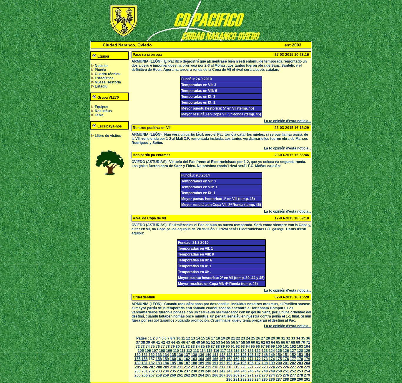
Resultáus (103, 111)
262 (187, 375)
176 (286, 359)
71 (308, 342)
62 (263, 342)
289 (293, 379)
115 (209, 351)
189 (201, 363)
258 (159, 375)
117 (223, 351)
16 (208, 338)
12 (188, 338)
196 (250, 363)
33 (293, 338)
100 (279, 347)
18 (218, 338)
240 (208, 371)
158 (159, 359)
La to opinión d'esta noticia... (287, 121)
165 (208, 359)
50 (203, 342)
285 (265, 379)
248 (265, 371)
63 (268, 342)
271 (250, 375)
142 (222, 355)
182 (152, 363)
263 (194, 375)
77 (163, 347)
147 (258, 355)
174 (272, 359)
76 (158, 347)
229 (307, 367)
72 (138, 347)
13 (193, 338)
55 (228, 342)
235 (173, 371)
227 (293, 367)
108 (162, 351)
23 (243, 338)
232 (152, 371)
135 (173, 355)
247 (258, 371)
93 (243, 347)
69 (298, 342)
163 (194, 359)
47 (188, 342)
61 (258, 342)
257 (152, 375)
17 (213, 338)
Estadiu (101, 86)
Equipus (101, 107)
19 (223, 338)
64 (273, 342)
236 (180, 371)
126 (286, 351)
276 (286, 375)
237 (187, 371)
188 (194, 363)
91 (233, 347)
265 (208, 375)
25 (253, 338)
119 (237, 351)
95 (253, 347)
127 (293, 351)
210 (173, 367)
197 (258, 363)
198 (265, 363)
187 (187, 363)
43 (168, 342)
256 (145, 375)
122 (258, 351)
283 (250, 379)
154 (307, 355)
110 (176, 351)
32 (288, 338)
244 (236, 371)
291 (307, 379)
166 (215, 359)
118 (230, 351)
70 (303, 342)
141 (215, 355)
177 (293, 359)
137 (187, 355)
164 (201, 359)
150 (279, 355)
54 (223, 342)
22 (238, 338)
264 (201, 375)
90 (228, 347)
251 (286, 371)
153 (300, 355)
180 (137, 363)
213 (194, 367)
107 (155, 351)
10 (178, 338)
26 (258, 338)
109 (169, 351)
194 (236, 363)
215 (208, 367)
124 (272, 351)
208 (159, 367)
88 (218, 347)
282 (243, 379)
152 (293, 355)
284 (258, 379)
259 (166, 375)
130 (137, 355)
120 (243, 351)
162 (187, 359)
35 (303, 338)
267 (222, 375)
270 (243, 375)
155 (137, 359)
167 (222, 359)
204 (307, 363)
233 (159, 371)
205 (138, 367)
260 (173, 375)
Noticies (102, 66)
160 (173, 359)
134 (166, 355)
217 (222, 367)
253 (300, 371)
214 (201, 367)
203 (300, 363)
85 (203, 347)
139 (201, 355)
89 (223, 347)
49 (198, 342)
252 (293, 371)
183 (159, 363)
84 (198, 347)
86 (208, 347)
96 (258, 347)
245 (243, 371)
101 (286, 347)
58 (243, 342)
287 (279, 379)
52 (213, 342)
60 (253, 342)
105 (141, 351)
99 (273, 347)
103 (300, 347)
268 (229, 375)
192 (222, 363)
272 (258, 375)
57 (238, 342)
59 (248, 342)
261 (180, 375)
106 (148, 351)
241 (215, 371)
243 (229, 371)
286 (272, 379)
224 (272, 367)
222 (258, 367)
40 (153, 342)
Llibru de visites (108, 136)
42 (163, 342)
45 (178, 342)
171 (250, 359)
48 (193, 342)
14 (198, 338)
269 (236, 375)
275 (279, 375)
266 (215, 375)
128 (300, 351)
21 (233, 338)
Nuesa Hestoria (108, 82)
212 (187, 367)
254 (307, 371)
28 (268, 338)
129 (307, 351)
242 (222, 371)
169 (236, 359)
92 (238, 347)
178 (300, 359)
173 (265, 359)
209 (166, 367)
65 (278, 342)
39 (148, 342)
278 (300, 375)
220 (243, 367)
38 (143, 342)
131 (145, 355)
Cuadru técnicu (107, 74)
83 (193, 347)
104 (307, 347)
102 (293, 347)
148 (265, 355)
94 (248, 347)
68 (293, 342)
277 (293, 375)
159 (166, 359)
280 (229, 379)
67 (288, 342)
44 (173, 342)
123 (265, 351)
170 (243, 359)
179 (307, 359)
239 (201, 371)
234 (166, 371)
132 (152, 355)
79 (173, 347)
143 (229, 355)
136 (180, 355)
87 (213, 347)
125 (279, 351)
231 (145, 371)
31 (283, 338)
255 (137, 375)
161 (180, 359)
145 (243, 355)
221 (250, 367)
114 (203, 351)
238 (194, 371)
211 (180, 367)
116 (216, 351)
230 (137, 371)
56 (233, 342)
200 (279, 363)
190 (208, 363)
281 (236, 379)
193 (229, 363)
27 (263, 338)
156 (145, 359)
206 (145, 367)
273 (265, 375)
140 (208, 355)
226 (286, 367)
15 (203, 338)
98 (268, 347)
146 (250, 355)
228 (300, 367)
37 (138, 342)
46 (183, 342)
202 (293, 363)
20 (228, 338)
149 (272, 355)
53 (218, 342)
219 (236, 367)
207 (152, 367)
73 (143, 347)
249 (272, 371)
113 (196, 351)
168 (229, 359)
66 (283, 342)
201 (286, 363)
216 (215, 367)
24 (248, 338)
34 (298, 338)
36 (308, 338)
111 (182, 351)
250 (279, 371)
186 (180, 363)
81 (183, 347)
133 (159, 355)
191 (215, 363)
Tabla (99, 115)
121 (250, 351)
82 (188, 347)
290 (300, 379)
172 (258, 359)
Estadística (104, 78)
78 (168, 347)
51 (208, 342)
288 (286, 379)
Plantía (100, 70)
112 (189, 351)
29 (273, 338)
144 (236, 355)
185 (173, 363)
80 (178, 347)
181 (145, 363)
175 (279, 359)
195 (243, 363)
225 (279, 367)
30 (278, 338)
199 (272, 363)
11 (183, 338)
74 (148, 347)
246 (250, 371)
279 (307, 375)
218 (229, 367)
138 (194, 355)
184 (166, 363)
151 (286, 355)
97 (263, 347)
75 (153, 347)
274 (272, 375)
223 (265, 367)
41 (158, 342)
